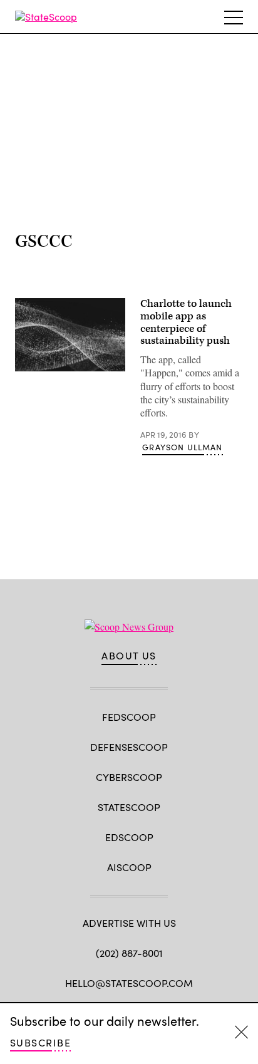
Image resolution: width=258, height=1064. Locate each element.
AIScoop (129, 867)
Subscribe (40, 1042)
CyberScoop (129, 776)
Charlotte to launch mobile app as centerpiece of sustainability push (186, 322)
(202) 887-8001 (129, 952)
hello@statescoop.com (129, 982)
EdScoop (129, 837)
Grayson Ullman (182, 447)
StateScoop (129, 806)
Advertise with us (129, 922)
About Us (129, 655)
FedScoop (129, 716)
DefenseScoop (129, 746)
